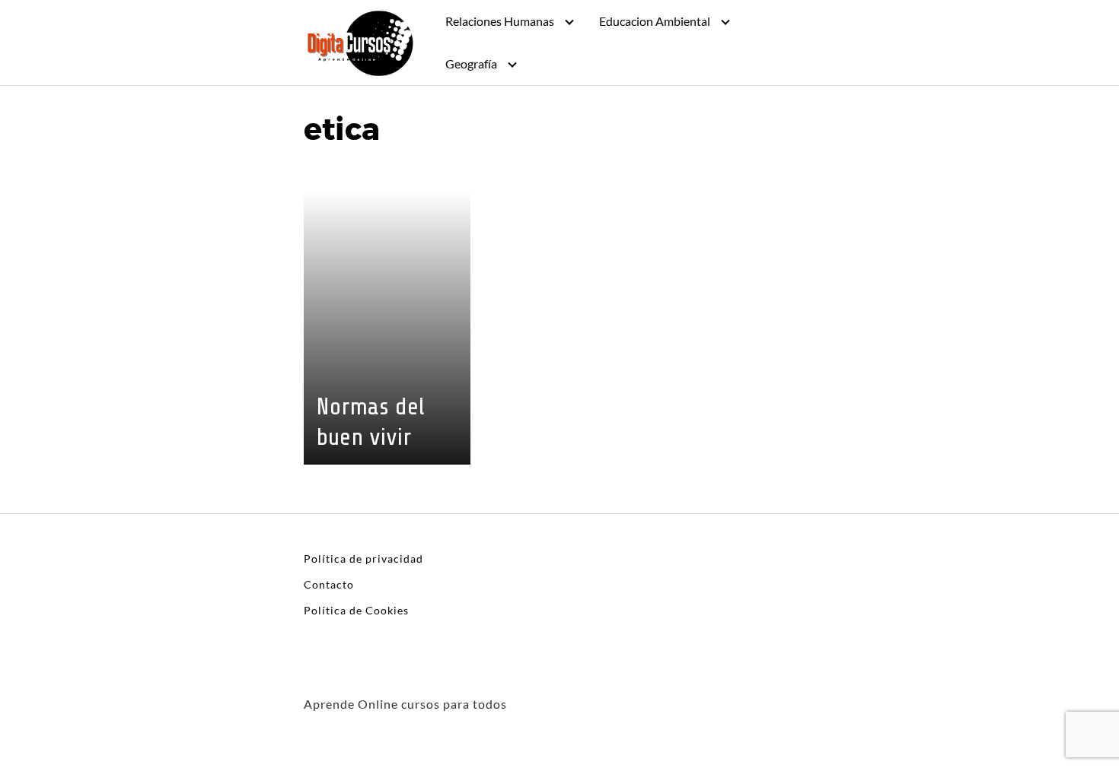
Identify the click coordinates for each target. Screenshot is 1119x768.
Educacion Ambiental (654, 21)
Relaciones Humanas (499, 21)
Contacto (329, 584)
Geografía (471, 63)
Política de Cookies (356, 610)
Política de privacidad (363, 558)
